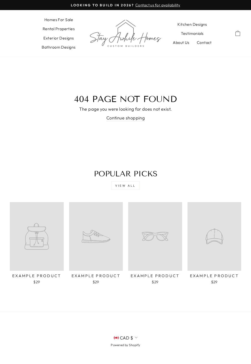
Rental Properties (59, 28)
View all (125, 185)
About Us (181, 42)
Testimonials (192, 33)
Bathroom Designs (58, 47)
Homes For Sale (58, 19)
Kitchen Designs (192, 24)
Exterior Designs (58, 38)
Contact (204, 42)
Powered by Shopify (125, 345)
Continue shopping (125, 118)
